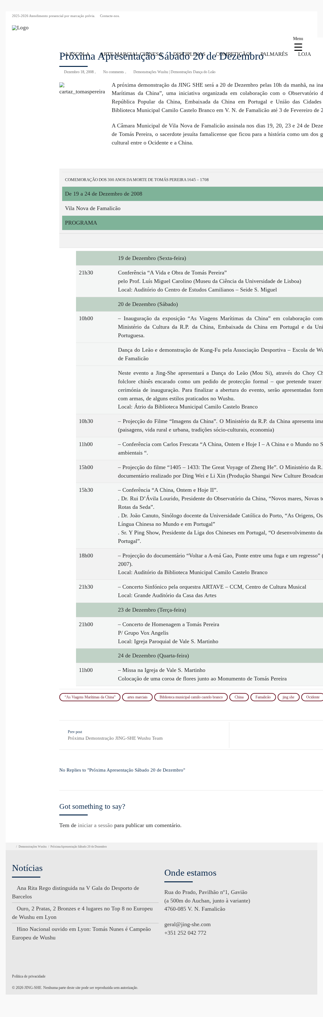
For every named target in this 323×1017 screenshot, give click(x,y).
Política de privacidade (28, 976)
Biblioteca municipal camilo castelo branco (191, 697)
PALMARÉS (274, 54)
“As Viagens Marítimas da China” (90, 697)
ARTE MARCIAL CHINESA (131, 54)
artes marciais (137, 697)
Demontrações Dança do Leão (193, 72)
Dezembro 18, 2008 (79, 72)
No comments (113, 72)
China (239, 697)
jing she (288, 697)
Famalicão (263, 697)
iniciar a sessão (95, 825)
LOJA (304, 54)
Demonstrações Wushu (150, 72)
